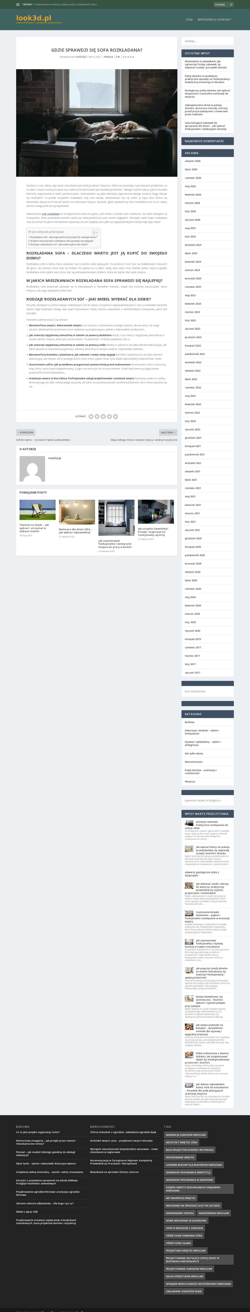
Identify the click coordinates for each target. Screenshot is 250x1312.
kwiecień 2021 (193, 505)
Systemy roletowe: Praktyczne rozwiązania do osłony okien (206, 825)
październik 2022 (195, 354)
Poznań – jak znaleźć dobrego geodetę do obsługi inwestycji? (45, 1153)
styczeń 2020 (192, 630)
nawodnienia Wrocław (214, 1213)
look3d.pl (81, 56)
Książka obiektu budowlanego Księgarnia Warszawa (193, 1189)
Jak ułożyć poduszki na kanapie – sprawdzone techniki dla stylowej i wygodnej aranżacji (204, 1029)
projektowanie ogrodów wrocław (189, 1268)
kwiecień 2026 (193, 194)
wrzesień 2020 (193, 563)
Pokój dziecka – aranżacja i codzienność (201, 771)
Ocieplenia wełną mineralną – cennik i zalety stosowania (49, 1172)
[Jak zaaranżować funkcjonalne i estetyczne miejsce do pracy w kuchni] (116, 518)
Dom (189, 19)
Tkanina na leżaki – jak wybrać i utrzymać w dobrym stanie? (34, 528)
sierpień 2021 (192, 471)
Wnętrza (108, 56)
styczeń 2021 (192, 530)
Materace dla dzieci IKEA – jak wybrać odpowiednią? (75, 531)
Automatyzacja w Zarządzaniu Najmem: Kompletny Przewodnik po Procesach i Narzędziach (121, 1162)
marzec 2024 (192, 270)
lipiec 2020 (191, 580)
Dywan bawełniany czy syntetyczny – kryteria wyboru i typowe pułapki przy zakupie (205, 1001)
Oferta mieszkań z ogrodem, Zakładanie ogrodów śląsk (123, 1132)
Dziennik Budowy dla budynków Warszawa (194, 1164)
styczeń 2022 (192, 429)
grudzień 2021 (193, 437)
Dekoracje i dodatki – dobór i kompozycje (202, 732)
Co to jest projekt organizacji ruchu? (38, 1132)
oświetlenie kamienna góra (184, 1235)
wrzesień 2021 (193, 463)
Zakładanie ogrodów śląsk (184, 1291)
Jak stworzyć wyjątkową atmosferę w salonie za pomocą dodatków (70, 335)
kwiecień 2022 (193, 404)
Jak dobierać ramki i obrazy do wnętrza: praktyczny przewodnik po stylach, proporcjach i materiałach (207, 888)
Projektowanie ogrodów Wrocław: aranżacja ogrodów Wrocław (47, 1193)
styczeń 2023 (192, 328)
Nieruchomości (194, 761)
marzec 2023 (192, 312)
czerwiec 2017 (193, 647)
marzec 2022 (192, 412)
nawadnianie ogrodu (180, 1213)
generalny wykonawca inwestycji (188, 1172)
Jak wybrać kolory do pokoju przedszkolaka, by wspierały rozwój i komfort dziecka (213, 850)
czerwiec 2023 (193, 286)
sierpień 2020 (192, 572)
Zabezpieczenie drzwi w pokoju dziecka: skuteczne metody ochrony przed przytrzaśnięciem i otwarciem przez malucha (206, 109)
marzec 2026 (192, 203)
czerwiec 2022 (193, 387)
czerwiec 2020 (193, 588)
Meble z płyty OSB (27, 1211)
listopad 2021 (193, 446)
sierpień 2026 (192, 161)
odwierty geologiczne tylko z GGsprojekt (202, 874)
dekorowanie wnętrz (180, 1157)
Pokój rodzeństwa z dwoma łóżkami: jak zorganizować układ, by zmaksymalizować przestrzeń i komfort (207, 1058)
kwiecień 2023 (193, 303)
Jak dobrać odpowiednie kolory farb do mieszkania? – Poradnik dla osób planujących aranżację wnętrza (207, 1089)
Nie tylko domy (194, 753)
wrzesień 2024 (193, 244)
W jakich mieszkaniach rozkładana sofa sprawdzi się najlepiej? (62, 240)
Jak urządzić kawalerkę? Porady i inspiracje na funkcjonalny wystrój (153, 531)
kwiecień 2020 (193, 605)
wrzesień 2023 (193, 278)
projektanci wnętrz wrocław (186, 1250)
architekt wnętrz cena (181, 1142)
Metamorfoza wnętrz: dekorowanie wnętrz (55, 325)
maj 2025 (190, 228)
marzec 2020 (192, 613)
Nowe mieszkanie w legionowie (186, 1220)
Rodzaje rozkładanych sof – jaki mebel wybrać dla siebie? (59, 244)
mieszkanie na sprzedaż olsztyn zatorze (193, 1205)
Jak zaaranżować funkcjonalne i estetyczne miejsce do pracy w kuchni (115, 543)
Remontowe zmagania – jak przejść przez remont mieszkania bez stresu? (46, 1142)
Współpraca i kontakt (214, 19)
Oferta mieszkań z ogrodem (184, 1228)
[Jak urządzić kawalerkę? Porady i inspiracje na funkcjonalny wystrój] (156, 512)
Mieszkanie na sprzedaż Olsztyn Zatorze (56, 4)
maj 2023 (190, 295)
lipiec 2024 (191, 253)
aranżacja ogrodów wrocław (186, 1134)
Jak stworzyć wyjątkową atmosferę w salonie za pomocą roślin (67, 344)
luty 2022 (190, 421)
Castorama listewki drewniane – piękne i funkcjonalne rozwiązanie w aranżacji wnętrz (207, 916)
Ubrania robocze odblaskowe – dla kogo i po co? (44, 1203)
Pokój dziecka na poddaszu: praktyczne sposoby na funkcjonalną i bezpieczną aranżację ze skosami (207, 79)
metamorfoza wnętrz (180, 1198)
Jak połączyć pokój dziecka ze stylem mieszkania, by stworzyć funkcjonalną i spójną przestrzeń (206, 973)
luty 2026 (190, 211)
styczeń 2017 (192, 672)
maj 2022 (190, 395)
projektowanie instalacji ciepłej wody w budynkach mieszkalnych (192, 1259)
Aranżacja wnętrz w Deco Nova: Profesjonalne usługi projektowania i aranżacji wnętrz (81, 378)
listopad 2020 (193, 546)
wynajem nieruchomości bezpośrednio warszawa (198, 1283)
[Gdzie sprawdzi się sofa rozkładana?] (96, 123)
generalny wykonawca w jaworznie (189, 1179)
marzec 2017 (192, 655)
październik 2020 (195, 555)
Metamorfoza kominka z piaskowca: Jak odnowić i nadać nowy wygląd (72, 354)
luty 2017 (190, 664)
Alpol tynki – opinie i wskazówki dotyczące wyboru (46, 1163)
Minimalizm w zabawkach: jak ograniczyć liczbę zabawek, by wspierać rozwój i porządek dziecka (206, 64)
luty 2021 (190, 521)
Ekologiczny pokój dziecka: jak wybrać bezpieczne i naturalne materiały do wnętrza (207, 93)
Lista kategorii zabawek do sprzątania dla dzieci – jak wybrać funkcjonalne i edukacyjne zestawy (206, 126)
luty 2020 (190, 622)
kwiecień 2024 (193, 261)
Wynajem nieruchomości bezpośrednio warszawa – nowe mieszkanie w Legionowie (124, 1150)
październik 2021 (195, 454)
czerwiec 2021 (193, 488)
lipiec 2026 (191, 169)
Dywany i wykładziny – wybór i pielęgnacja (203, 743)
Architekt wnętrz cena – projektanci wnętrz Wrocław (121, 1140)
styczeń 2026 (192, 219)
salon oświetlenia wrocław (184, 1276)
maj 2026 (190, 186)
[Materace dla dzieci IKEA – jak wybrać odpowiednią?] (77, 512)
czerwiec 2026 (193, 177)
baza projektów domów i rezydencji (189, 1149)
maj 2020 (190, 597)
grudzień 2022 (193, 337)
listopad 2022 (193, 345)
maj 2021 (190, 496)
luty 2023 (190, 320)
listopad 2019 (193, 639)
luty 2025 (190, 236)
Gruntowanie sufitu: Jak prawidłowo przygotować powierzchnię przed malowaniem (80, 364)
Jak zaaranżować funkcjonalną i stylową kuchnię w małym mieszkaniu (204, 943)
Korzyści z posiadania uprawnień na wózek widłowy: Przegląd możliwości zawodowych (47, 1182)
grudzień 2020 (193, 538)
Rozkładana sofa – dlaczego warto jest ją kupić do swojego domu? (63, 237)
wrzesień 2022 (193, 362)
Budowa (189, 722)
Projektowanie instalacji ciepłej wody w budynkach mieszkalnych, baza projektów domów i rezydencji (46, 1221)
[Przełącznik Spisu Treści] (93, 232)
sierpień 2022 (192, 370)
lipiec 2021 (191, 479)
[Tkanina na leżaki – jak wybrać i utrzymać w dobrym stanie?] (38, 510)
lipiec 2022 (191, 379)
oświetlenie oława (178, 1243)
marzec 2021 (192, 513)
